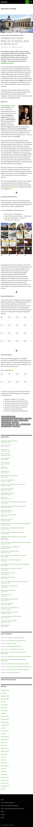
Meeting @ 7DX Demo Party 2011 (9, 612)
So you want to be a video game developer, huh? (12, 532)
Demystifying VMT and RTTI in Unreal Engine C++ (13, 484)
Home (2, 799)
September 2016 (5, 736)
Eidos (16, 420)
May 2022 (3, 702)
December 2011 (5, 780)
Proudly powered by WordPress (7, 825)
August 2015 (4, 742)
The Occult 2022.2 (5, 454)
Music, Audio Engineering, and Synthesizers (12, 808)
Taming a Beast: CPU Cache (7, 493)
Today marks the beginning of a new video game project (14, 581)
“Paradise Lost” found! (6, 594)
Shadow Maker (4, 652)
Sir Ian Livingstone (6, 105)
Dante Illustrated (5, 471)
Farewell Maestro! (5, 458)
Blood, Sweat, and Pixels (7, 510)
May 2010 (3, 789)
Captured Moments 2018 (7, 488)
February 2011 (4, 783)
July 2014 (3, 757)
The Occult (3, 467)
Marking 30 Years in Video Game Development (12, 528)
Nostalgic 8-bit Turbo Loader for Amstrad (11, 568)
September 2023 (5, 696)
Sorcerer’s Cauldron (6, 445)
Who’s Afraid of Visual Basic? (8, 590)
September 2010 (5, 786)
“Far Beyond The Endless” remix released (11, 616)
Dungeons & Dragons (7, 420)
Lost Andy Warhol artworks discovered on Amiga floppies (15, 564)
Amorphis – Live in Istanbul (7, 480)
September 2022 (5, 699)
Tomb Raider (16, 426)
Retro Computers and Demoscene (9, 805)
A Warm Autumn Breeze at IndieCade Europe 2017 (15, 41)
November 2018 (5, 725)
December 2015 (5, 739)
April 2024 (3, 693)
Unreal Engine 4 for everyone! (8, 577)
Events (7, 35)
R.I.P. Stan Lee (4, 497)
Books (2, 811)
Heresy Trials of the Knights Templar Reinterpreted (13, 501)
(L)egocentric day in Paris (7, 519)
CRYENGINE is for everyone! (8, 573)
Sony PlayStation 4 (6, 426)
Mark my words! (5, 449)
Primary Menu (31, 2)
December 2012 (5, 777)
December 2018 (5, 722)
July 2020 (3, 713)
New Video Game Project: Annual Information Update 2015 (15, 523)
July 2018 (3, 728)
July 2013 (3, 768)
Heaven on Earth (5, 625)
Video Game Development (16, 35)
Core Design (28, 418)
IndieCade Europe (6, 422)
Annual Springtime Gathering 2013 (9, 599)
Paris (17, 424)
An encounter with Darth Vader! (9, 620)
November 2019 (5, 719)
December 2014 (5, 748)
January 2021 (4, 710)
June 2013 (3, 771)
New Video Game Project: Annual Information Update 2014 (15, 542)
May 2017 (3, 733)
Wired (2, 132)
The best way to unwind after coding (10, 551)
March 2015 (4, 745)
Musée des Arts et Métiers (8, 424)
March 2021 (4, 707)
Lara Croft (15, 422)
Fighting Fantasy (23, 420)
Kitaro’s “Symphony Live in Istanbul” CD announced (13, 555)
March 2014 (4, 762)
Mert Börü (4, 2)
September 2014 (5, 751)
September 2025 (5, 690)
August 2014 (4, 754)
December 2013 (5, 765)
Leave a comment (18, 47)
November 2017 (5, 731)
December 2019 (5, 716)
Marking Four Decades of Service (9, 440)
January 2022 (4, 704)
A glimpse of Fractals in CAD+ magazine (11, 559)
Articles (3, 35)
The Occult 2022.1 (5, 462)
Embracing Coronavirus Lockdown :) (10, 475)
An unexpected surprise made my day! (10, 546)
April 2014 (3, 760)
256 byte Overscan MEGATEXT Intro (10, 607)
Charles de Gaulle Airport (8, 416)
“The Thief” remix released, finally (9, 586)
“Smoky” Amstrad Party (6, 603)
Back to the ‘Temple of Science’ (8, 514)
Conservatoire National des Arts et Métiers (12, 418)
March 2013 (4, 774)
